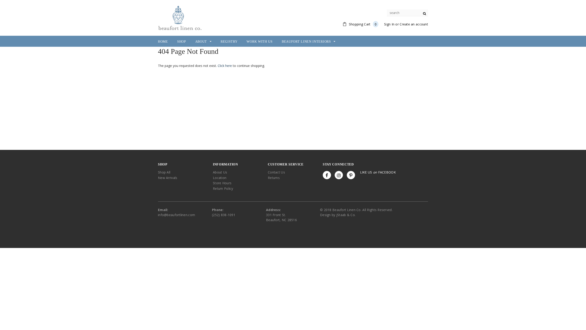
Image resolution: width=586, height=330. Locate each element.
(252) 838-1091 (223, 215)
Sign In (389, 24)
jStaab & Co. (345, 215)
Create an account (414, 24)
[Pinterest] (351, 175)
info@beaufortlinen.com (176, 215)
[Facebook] (327, 175)
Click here (225, 65)
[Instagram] (339, 175)
